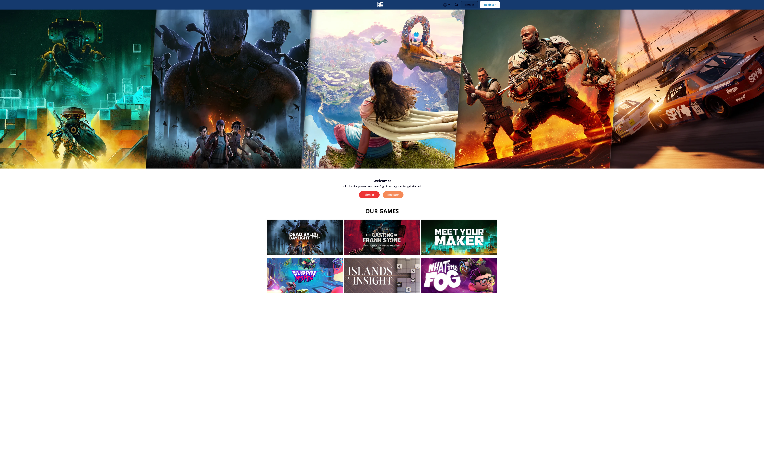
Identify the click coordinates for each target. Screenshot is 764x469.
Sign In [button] (369, 195)
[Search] (456, 4)
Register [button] (393, 195)
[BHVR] (380, 5)
